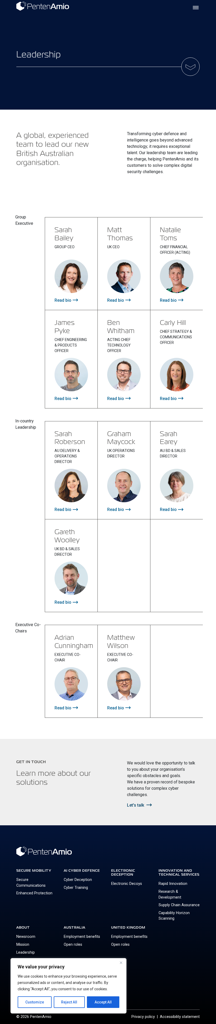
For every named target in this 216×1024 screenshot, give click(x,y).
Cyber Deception (78, 879)
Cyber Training (76, 887)
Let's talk (135, 805)
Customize (34, 1002)
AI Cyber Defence (82, 871)
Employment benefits (82, 936)
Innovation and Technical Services (179, 873)
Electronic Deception (123, 873)
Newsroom (25, 936)
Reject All (69, 1002)
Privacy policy (143, 1017)
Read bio (62, 300)
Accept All (103, 1002)
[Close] (121, 962)
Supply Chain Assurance (179, 905)
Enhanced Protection (34, 893)
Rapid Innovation (173, 883)
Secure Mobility (33, 871)
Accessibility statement (180, 1017)
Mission (22, 944)
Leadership (25, 952)
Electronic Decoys (126, 883)
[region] (68, 985)
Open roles (73, 944)
